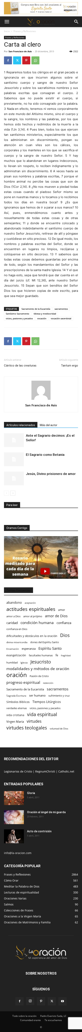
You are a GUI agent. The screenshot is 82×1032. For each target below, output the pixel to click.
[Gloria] (14, 798)
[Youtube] (62, 1001)
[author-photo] (41, 399)
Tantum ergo (69, 365)
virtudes (34, 721)
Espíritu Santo (50, 648)
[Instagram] (30, 1001)
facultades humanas (41, 655)
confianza (64, 623)
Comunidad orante (30, 1020)
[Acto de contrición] (14, 836)
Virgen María (15, 721)
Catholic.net (66, 771)
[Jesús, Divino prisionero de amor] (14, 478)
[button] (6, 21)
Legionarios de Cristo (18, 771)
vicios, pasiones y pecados (19, 318)
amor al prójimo (32, 616)
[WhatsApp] (35, 60)
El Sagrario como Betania (45, 455)
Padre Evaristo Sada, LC (53, 1016)
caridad (12, 623)
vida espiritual (42, 714)
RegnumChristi (45, 771)
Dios (65, 635)
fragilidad (66, 655)
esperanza (29, 649)
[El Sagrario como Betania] (14, 459)
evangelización (16, 655)
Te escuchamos (53, 1020)
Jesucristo (40, 662)
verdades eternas (16, 708)
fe (57, 655)
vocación (41, 318)
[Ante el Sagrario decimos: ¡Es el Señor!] (14, 440)
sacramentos (61, 308)
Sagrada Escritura (16, 695)
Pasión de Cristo (39, 676)
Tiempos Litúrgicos (46, 702)
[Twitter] (17, 60)
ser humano (37, 695)
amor (61, 610)
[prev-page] (6, 493)
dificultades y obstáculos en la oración (31, 636)
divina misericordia (16, 642)
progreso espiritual (23, 682)
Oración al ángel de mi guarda (46, 812)
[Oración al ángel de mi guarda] (14, 817)
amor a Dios (13, 616)
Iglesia (24, 662)
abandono (14, 603)
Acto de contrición (39, 831)
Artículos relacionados (20, 425)
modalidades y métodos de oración (37, 669)
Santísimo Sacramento (17, 313)
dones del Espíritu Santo (44, 642)
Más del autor (48, 425)
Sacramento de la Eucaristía (35, 308)
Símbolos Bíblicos (18, 702)
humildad (12, 662)
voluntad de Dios (59, 728)
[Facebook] (8, 60)
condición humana (37, 622)
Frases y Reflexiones (25, 31)
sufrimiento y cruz (59, 695)
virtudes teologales (26, 728)
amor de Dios (56, 616)
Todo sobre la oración (24, 1016)
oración (16, 675)
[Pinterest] (26, 60)
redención (48, 682)
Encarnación (12, 649)
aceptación (30, 602)
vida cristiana (15, 715)
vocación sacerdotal (61, 318)
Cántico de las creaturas (20, 365)
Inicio (7, 31)
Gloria (31, 793)
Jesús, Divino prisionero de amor (51, 474)
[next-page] (12, 493)
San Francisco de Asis (20, 51)
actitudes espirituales (30, 609)
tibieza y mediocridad (45, 313)
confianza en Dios (16, 629)
